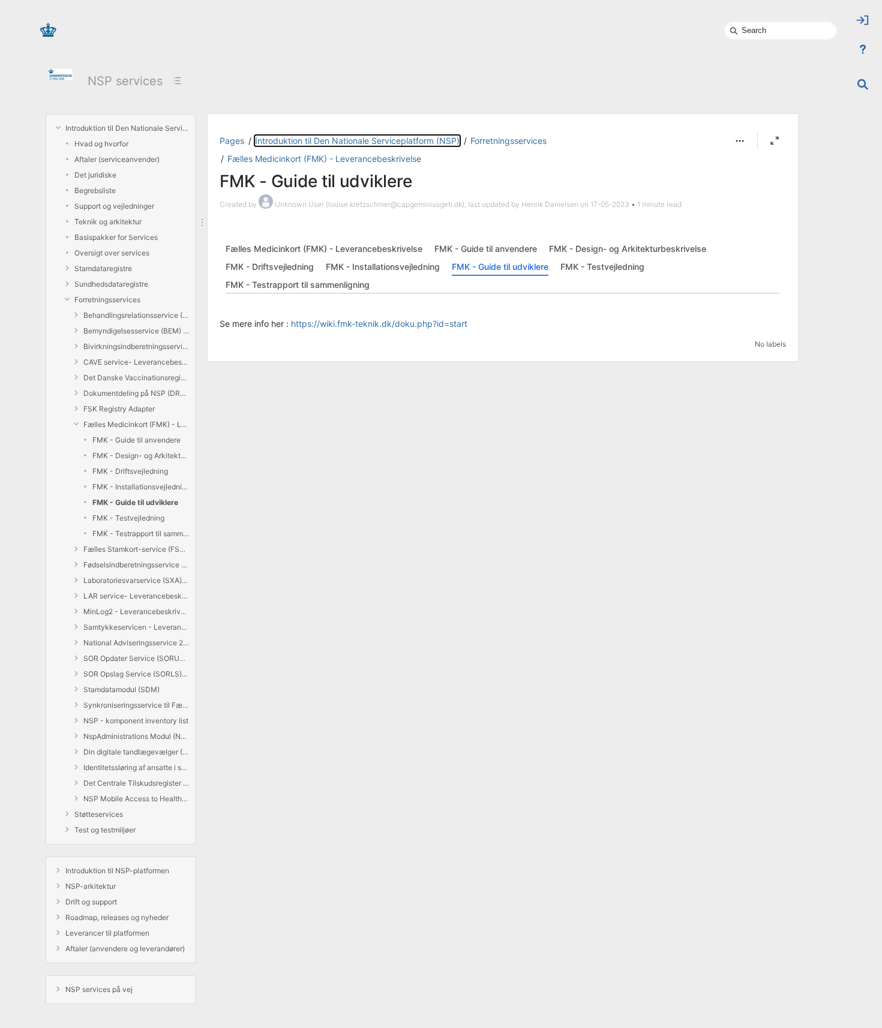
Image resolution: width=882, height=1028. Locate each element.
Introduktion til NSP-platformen (117, 870)
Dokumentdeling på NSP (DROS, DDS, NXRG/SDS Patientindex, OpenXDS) (136, 393)
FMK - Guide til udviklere (135, 502)
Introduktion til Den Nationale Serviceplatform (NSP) (127, 128)
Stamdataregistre (103, 268)
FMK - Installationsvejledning (140, 486)
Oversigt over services (111, 252)
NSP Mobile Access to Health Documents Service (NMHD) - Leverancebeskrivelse (136, 798)
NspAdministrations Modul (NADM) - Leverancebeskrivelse (136, 736)
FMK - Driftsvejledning (130, 471)
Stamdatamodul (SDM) (121, 689)
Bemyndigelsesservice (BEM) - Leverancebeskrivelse (136, 330)
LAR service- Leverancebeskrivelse (136, 595)
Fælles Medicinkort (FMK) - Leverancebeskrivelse (136, 424)
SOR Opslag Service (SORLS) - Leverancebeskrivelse (136, 673)
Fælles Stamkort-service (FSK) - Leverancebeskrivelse (136, 549)
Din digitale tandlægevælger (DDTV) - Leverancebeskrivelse (136, 751)
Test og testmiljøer (105, 829)
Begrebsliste (95, 190)
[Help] (863, 49)
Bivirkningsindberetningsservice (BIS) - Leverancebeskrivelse (136, 346)
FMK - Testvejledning (128, 517)
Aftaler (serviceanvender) (117, 159)
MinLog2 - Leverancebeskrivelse (136, 611)
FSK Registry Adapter (119, 408)
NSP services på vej (99, 989)
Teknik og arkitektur (108, 221)
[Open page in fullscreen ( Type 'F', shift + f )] (774, 141)
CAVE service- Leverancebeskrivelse (136, 361)
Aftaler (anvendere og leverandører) (125, 948)
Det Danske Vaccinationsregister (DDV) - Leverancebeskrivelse (136, 377)
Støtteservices (98, 814)
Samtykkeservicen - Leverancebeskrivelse (136, 627)
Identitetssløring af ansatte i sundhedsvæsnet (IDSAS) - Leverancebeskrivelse (136, 767)
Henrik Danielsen (549, 204)
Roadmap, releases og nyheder (117, 917)
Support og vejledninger (114, 206)
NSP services (125, 81)
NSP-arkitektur (90, 886)
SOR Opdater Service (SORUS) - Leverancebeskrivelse (136, 658)
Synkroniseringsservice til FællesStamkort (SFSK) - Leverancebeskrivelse (136, 705)
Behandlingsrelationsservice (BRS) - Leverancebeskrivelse (136, 315)
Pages (232, 141)
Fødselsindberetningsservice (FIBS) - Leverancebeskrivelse (136, 564)
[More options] (739, 141)
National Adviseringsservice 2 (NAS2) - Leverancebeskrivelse (136, 642)
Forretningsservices (107, 299)
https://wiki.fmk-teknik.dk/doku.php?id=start (379, 323)
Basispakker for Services (116, 237)
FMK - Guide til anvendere (136, 439)
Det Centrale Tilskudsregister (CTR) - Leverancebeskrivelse (136, 782)
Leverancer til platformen (107, 932)
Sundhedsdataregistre (111, 283)
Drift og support (91, 901)
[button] (740, 141)
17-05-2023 (609, 204)
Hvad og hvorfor (101, 143)
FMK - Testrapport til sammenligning (140, 533)
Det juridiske (95, 174)
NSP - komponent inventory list (135, 720)
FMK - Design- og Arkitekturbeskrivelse (140, 455)
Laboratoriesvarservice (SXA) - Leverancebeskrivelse (136, 580)
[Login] (863, 20)
